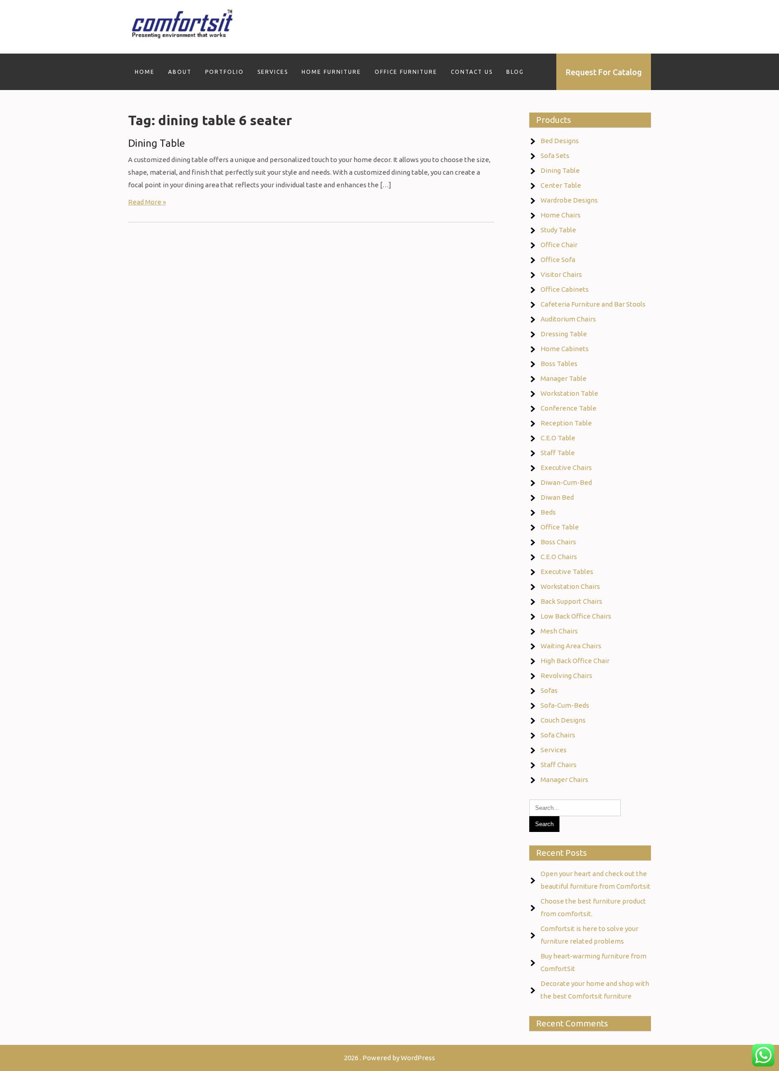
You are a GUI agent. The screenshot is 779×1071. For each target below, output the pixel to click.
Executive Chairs (566, 467)
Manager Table (564, 378)
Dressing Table (564, 334)
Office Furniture (406, 72)
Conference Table (568, 408)
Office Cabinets (565, 289)
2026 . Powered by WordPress (389, 1058)
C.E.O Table (558, 438)
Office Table (560, 527)
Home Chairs (561, 215)
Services (272, 72)
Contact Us (472, 72)
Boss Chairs (558, 542)
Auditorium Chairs (568, 319)
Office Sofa (558, 259)
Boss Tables (559, 363)
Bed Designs (560, 141)
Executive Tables (567, 571)
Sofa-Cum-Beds (565, 705)
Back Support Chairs (571, 601)
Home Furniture (331, 72)
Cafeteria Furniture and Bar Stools (593, 304)
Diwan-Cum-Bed (566, 482)
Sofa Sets (555, 155)
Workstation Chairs (570, 586)
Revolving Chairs (566, 675)
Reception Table (566, 423)
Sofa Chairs (558, 735)
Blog (515, 72)
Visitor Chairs (561, 274)
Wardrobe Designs (569, 200)
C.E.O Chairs (559, 556)
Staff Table (558, 452)
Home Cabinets (565, 348)
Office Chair (559, 245)
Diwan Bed (557, 497)
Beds (548, 512)
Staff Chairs (559, 764)
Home (145, 72)
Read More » (147, 202)
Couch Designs (563, 720)
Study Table (558, 230)
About (180, 72)
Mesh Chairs (559, 631)
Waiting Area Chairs (571, 646)
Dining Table (156, 143)
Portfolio (224, 72)
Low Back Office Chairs (576, 616)
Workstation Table (569, 393)
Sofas (549, 690)
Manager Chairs (564, 779)
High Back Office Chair (575, 660)
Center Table (561, 185)
